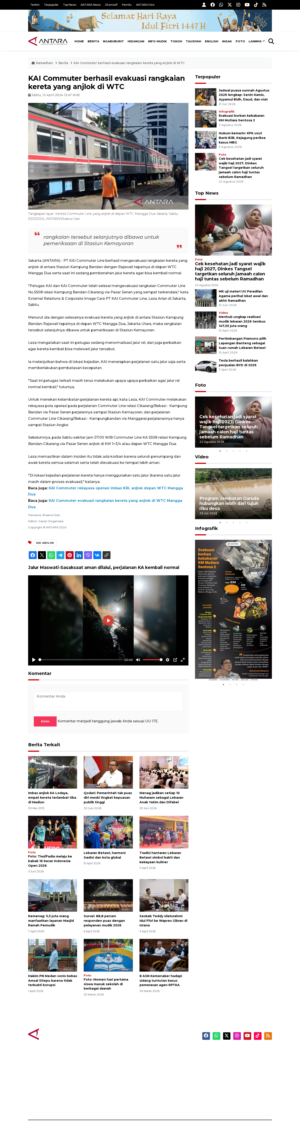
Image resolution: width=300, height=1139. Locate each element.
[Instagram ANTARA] (238, 5)
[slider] (80, 660)
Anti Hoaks (162, 1058)
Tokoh (176, 41)
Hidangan (136, 41)
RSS (219, 1105)
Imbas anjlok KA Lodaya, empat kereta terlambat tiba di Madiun (52, 797)
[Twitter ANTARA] (230, 5)
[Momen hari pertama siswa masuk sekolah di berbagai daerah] (108, 955)
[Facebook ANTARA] (212, 5)
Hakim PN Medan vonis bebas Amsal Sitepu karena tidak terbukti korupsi (52, 980)
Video (223, 312)
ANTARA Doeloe (167, 1081)
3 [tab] (233, 451)
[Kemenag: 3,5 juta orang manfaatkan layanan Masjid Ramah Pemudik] (52, 895)
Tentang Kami (227, 1089)
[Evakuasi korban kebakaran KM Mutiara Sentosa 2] (206, 118)
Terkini (35, 4)
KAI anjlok (45, 542)
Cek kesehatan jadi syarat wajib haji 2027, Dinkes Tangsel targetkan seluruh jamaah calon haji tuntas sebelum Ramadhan (241, 168)
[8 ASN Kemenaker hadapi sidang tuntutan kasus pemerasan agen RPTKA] (163, 955)
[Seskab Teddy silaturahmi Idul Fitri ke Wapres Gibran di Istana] (163, 895)
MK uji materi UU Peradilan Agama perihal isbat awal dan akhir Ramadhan (243, 296)
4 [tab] (240, 451)
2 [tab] (227, 451)
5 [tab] (246, 451)
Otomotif (111, 4)
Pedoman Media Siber (234, 1097)
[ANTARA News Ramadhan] (52, 1034)
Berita (93, 41)
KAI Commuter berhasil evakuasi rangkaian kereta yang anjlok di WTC (129, 63)
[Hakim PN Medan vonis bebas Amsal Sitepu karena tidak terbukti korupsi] (52, 955)
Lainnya (255, 41)
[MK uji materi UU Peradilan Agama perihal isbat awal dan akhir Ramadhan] (206, 298)
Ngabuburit (113, 41)
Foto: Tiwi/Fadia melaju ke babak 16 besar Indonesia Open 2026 (50, 861)
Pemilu (127, 4)
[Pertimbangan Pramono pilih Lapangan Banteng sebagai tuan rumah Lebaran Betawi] (206, 345)
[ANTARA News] (48, 41)
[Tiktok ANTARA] (256, 5)
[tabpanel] (233, 422)
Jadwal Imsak (102, 1105)
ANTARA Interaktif (168, 1066)
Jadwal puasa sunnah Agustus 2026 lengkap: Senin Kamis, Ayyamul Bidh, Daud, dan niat (244, 95)
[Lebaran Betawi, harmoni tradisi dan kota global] (108, 832)
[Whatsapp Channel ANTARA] (221, 5)
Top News (69, 4)
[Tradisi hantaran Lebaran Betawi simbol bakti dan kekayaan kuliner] (163, 832)
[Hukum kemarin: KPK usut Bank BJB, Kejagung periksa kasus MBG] (206, 139)
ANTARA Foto (145, 4)
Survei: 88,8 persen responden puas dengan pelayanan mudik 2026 (104, 920)
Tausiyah (193, 41)
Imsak (227, 41)
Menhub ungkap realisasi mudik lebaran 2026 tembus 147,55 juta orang (242, 321)
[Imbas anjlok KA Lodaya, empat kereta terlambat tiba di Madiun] (52, 772)
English (211, 41)
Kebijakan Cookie (230, 1081)
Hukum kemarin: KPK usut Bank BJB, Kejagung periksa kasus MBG (242, 137)
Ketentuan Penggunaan (236, 1066)
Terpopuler (51, 4)
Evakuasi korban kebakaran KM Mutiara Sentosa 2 (229, 668)
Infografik (226, 111)
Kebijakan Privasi (230, 1074)
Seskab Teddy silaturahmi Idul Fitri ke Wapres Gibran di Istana (163, 920)
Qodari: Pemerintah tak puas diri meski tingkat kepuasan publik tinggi (108, 797)
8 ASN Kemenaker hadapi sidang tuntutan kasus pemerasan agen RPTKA (160, 980)
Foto (240, 41)
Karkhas (160, 1051)
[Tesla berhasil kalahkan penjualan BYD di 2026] (206, 367)
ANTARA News (91, 4)
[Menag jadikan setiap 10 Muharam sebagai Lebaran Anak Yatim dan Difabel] (163, 772)
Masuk (221, 1058)
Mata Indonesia (166, 1074)
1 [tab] (220, 451)
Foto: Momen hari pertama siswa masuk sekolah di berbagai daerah (106, 984)
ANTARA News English (234, 1051)
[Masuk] (204, 5)
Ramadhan (44, 63)
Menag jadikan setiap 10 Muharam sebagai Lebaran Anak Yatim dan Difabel (161, 797)
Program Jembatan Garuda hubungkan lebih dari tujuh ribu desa (229, 503)
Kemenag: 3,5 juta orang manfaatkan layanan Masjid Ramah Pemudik (51, 920)
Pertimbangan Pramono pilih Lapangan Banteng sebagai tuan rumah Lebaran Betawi (242, 343)
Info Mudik (157, 41)
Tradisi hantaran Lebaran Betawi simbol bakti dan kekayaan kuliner (160, 857)
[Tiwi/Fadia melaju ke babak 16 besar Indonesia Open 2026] (52, 832)
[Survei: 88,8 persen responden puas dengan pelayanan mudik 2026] (108, 895)
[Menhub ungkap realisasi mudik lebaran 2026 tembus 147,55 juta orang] (206, 319)
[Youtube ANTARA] (247, 5)
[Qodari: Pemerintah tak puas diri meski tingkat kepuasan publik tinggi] (108, 772)
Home (79, 41)
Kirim (45, 721)
